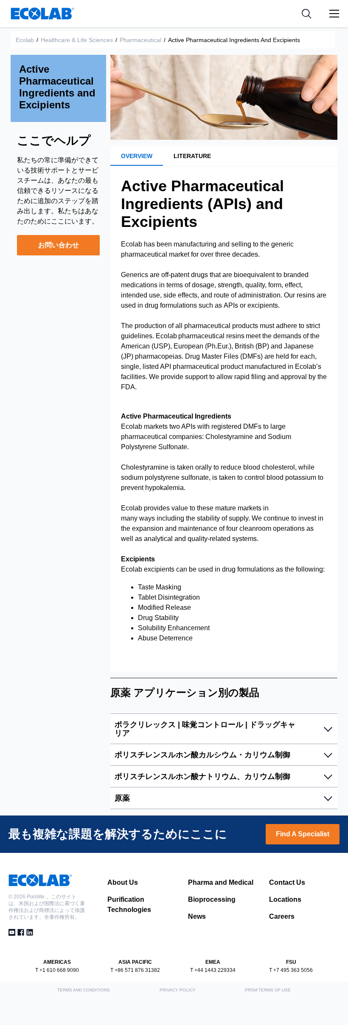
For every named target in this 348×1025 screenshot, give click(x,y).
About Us (122, 882)
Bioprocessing (212, 899)
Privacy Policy (178, 990)
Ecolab (25, 40)
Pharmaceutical (140, 40)
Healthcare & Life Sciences (77, 40)
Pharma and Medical (220, 882)
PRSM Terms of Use (268, 990)
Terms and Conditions (83, 990)
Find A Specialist (302, 834)
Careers (282, 916)
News (197, 916)
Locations (285, 899)
